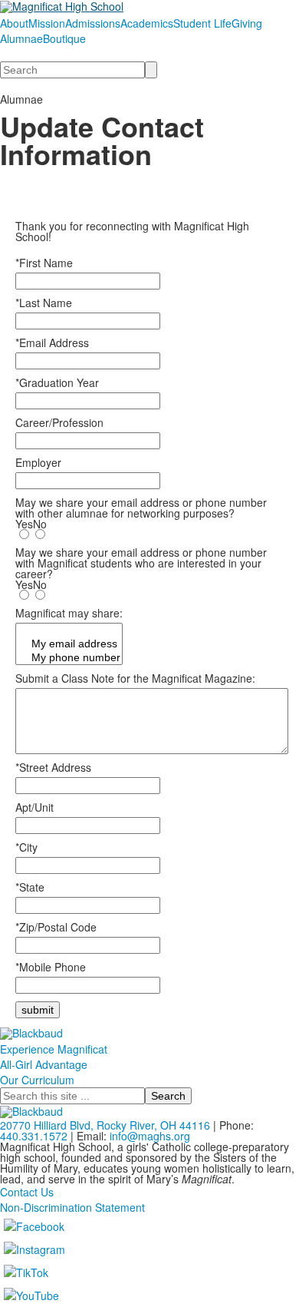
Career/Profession (59, 422)
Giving (247, 23)
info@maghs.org (150, 1135)
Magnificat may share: (69, 612)
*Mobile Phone (50, 966)
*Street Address (53, 767)
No (40, 523)
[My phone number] (69, 658)
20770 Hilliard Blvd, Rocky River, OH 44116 (105, 1125)
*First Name (44, 262)
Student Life (202, 23)
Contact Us (27, 1191)
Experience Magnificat (53, 1049)
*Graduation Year (57, 382)
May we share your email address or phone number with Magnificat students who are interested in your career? (141, 562)
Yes (24, 523)
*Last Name (43, 302)
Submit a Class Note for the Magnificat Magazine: (135, 678)
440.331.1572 (33, 1135)
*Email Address (52, 342)
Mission (46, 23)
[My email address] (69, 644)
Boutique (64, 38)
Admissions (92, 23)
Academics (146, 23)
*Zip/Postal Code (56, 927)
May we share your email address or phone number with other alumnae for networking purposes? (141, 508)
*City (26, 847)
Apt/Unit (34, 807)
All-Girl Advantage (43, 1064)
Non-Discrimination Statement (72, 1207)
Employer (38, 462)
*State (29, 887)
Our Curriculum (37, 1079)
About (14, 23)
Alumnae (21, 38)
